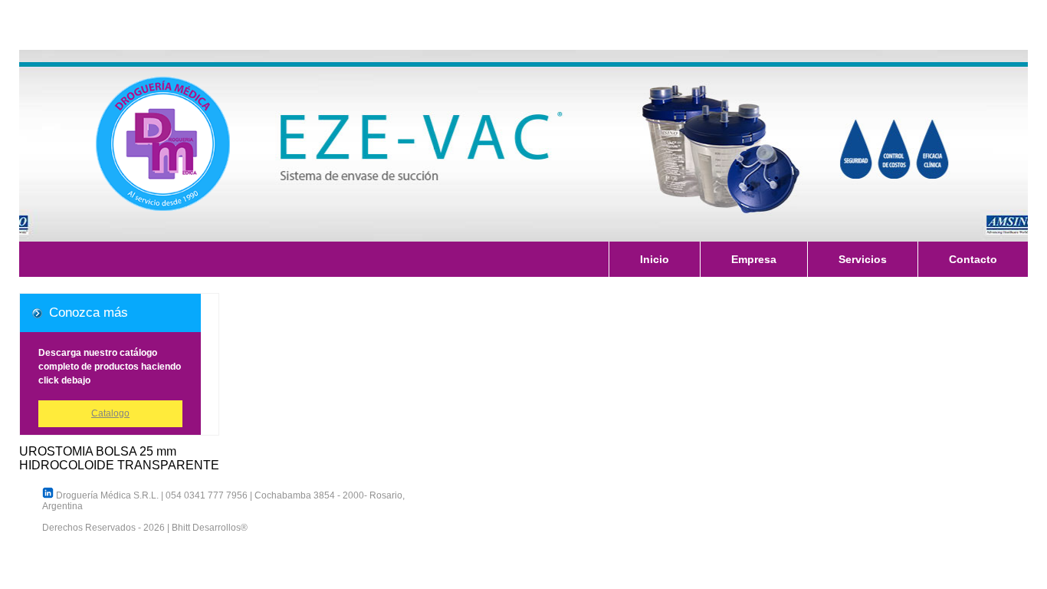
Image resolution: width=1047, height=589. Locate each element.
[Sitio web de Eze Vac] (523, 146)
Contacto (973, 259)
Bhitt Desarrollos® (210, 527)
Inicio (654, 259)
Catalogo (110, 413)
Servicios (863, 259)
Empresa (753, 259)
